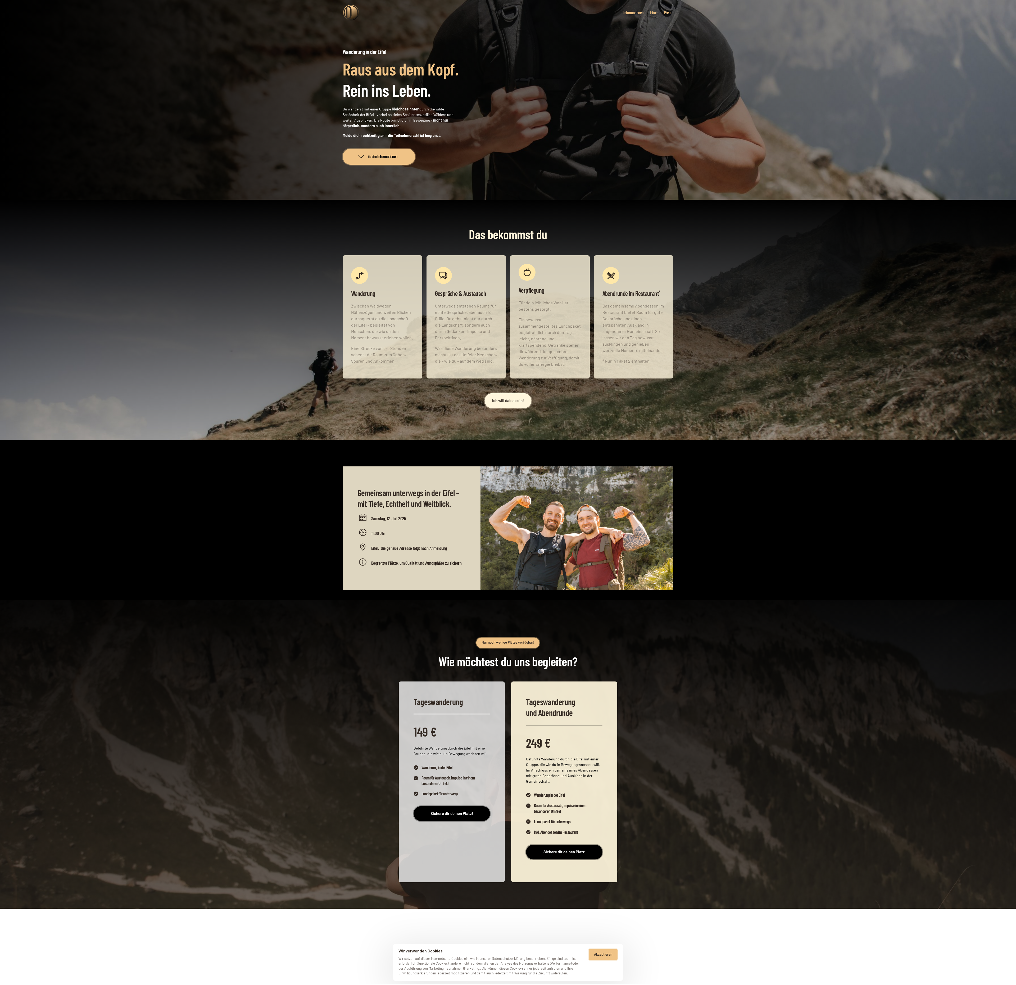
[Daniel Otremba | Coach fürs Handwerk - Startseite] (351, 12)
